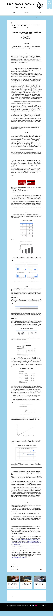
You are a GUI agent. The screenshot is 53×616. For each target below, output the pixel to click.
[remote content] (26, 35)
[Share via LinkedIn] (15, 566)
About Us (49, 3)
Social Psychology (13, 562)
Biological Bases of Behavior (14, 17)
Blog (19, 17)
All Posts (8, 17)
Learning (35, 17)
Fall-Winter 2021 (31, 17)
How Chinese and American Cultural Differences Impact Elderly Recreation (39, 584)
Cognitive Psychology (24, 17)
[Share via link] (17, 566)
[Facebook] (33, 605)
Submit (49, 6)
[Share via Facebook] (11, 566)
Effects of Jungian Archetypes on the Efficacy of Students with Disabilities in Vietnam (12, 584)
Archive (49, 8)
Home (49, 1)
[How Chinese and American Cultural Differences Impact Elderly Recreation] (40, 579)
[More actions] (41, 22)
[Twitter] (30, 605)
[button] (44, 17)
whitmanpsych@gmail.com (25, 605)
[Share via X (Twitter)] (13, 566)
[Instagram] (36, 605)
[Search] (46, 9)
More (39, 17)
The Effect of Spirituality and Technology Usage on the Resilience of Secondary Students (26, 584)
